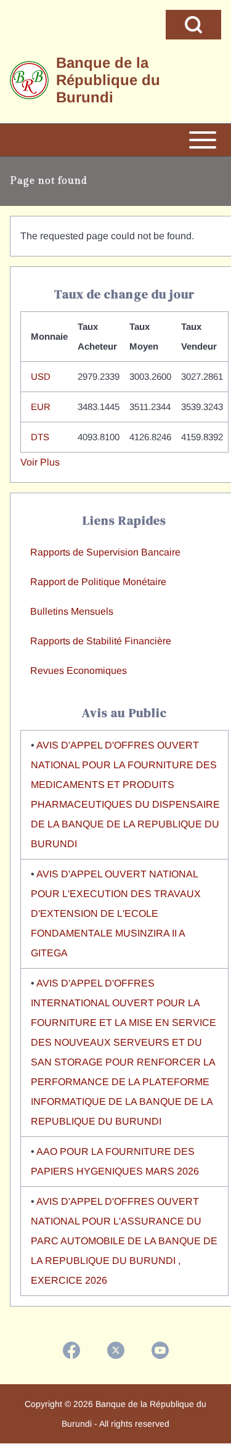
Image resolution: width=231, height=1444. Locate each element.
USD (41, 376)
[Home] (29, 80)
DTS (40, 437)
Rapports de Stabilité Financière (100, 641)
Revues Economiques (78, 670)
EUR (41, 406)
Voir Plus (40, 462)
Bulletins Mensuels (71, 611)
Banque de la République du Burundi (108, 79)
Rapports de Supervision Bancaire (105, 552)
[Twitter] (115, 1350)
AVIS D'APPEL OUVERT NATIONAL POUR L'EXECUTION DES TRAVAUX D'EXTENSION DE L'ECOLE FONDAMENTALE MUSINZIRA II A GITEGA (116, 913)
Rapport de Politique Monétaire (98, 581)
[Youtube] (160, 1350)
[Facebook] (71, 1350)
